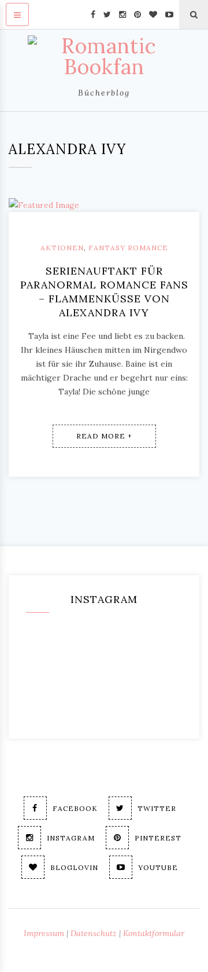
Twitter (157, 808)
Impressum (44, 933)
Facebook (75, 808)
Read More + (104, 436)
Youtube (158, 867)
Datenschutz (93, 933)
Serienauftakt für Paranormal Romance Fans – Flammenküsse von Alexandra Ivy (104, 291)
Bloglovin (74, 867)
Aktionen (62, 247)
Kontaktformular (153, 933)
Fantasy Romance (128, 247)
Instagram (71, 838)
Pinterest (158, 838)
